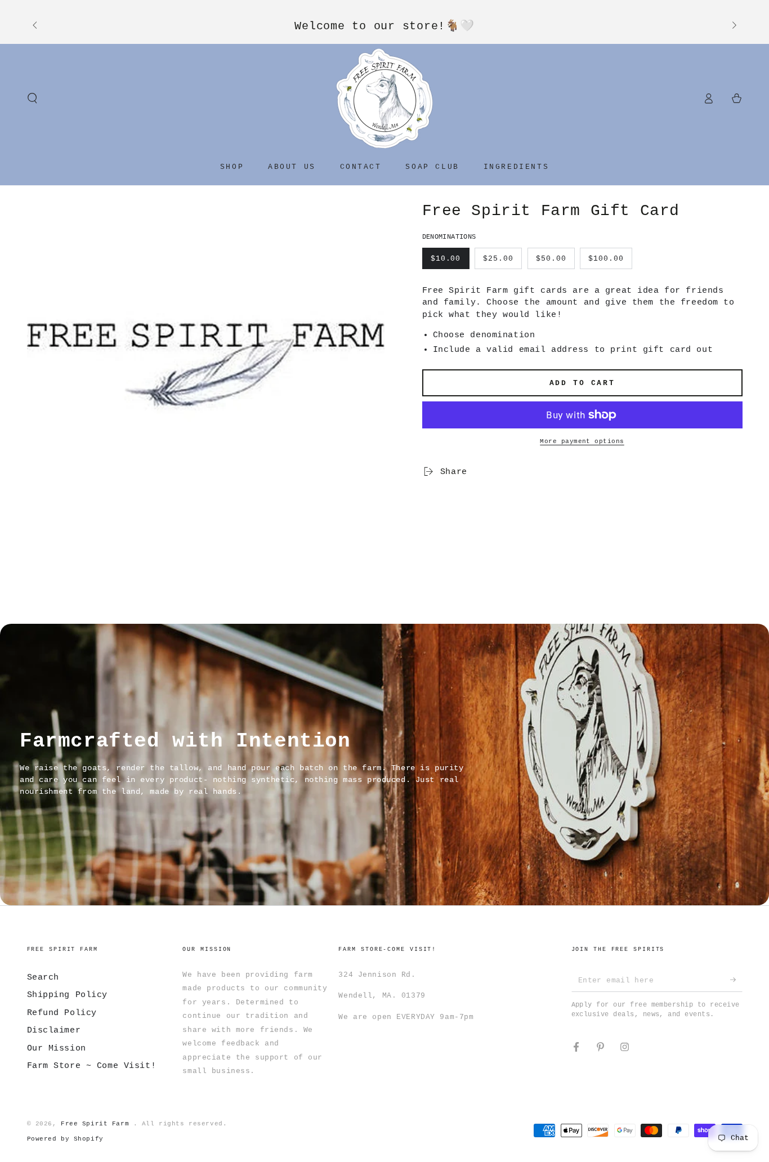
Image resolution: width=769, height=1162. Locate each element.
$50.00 (551, 258)
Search (43, 977)
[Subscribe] (736, 980)
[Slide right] (733, 26)
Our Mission (56, 1048)
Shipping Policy (67, 995)
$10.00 (446, 258)
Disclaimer (54, 1030)
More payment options (582, 441)
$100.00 (606, 258)
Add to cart (582, 383)
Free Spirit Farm (97, 1123)
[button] (32, 98)
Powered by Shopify (65, 1139)
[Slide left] (36, 26)
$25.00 (498, 258)
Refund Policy (62, 1013)
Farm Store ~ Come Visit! (92, 1066)
